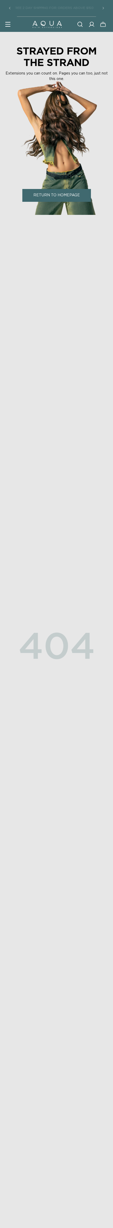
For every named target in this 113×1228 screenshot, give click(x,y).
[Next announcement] (103, 8)
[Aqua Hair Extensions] (47, 24)
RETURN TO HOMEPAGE (56, 195)
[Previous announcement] (10, 8)
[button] (8, 24)
